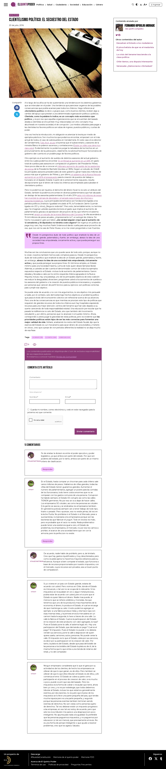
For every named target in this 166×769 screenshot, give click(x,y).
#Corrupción (38, 337)
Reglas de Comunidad (66, 357)
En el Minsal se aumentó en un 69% (74, 161)
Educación (87, 5)
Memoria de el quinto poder (66, 757)
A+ (145, 4)
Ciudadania (61, 5)
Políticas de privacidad (58, 764)
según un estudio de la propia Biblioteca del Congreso (58, 214)
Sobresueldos (64, 337)
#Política (14, 15)
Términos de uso (38, 764)
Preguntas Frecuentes (81, 764)
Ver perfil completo (134, 29)
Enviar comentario (86, 431)
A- (141, 5)
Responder (48, 469)
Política (40, 5)
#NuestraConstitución (41, 757)
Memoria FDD (87, 757)
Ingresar (156, 5)
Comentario (34, 377)
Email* (68, 397)
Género (99, 5)
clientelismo (50, 337)
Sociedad (74, 5)
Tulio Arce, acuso (47, 143)
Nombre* (33, 397)
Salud (49, 5)
